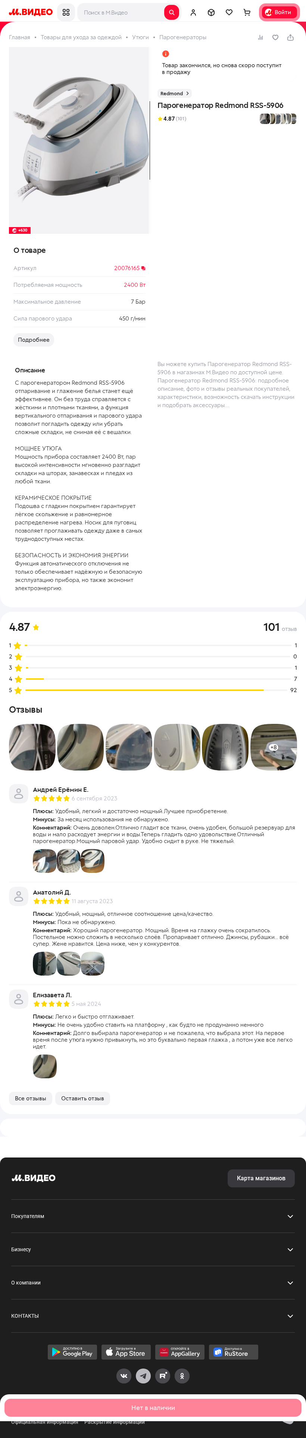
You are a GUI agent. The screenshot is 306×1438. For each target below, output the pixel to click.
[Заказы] (211, 12)
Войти (283, 12)
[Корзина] (247, 12)
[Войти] (193, 12)
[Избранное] (229, 12)
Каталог (66, 12)
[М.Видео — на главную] (31, 12)
